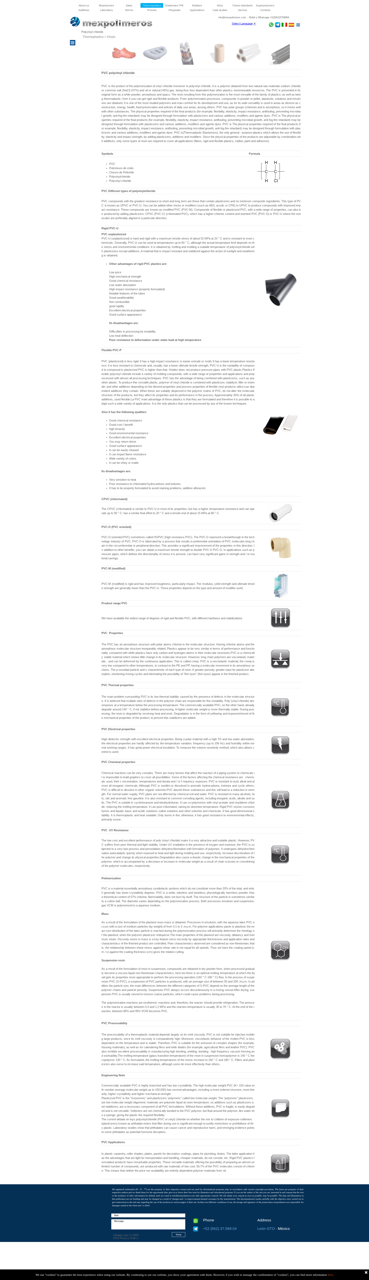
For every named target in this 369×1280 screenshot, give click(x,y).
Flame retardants (243, 5)
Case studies (220, 10)
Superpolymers (265, 5)
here (330, 1274)
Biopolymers (106, 5)
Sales (129, 5)
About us (84, 5)
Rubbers (197, 5)
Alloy (220, 5)
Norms (129, 10)
